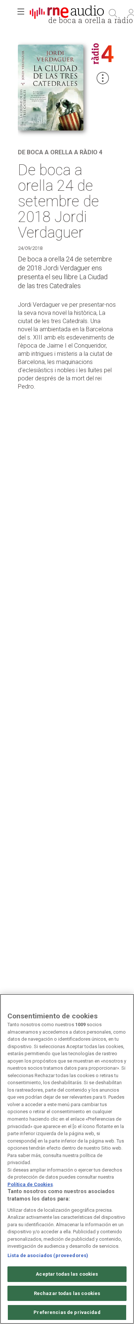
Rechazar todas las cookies (67, 1293)
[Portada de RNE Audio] (67, 13)
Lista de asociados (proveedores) (47, 1255)
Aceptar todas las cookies (67, 1274)
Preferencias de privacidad (67, 1312)
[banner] (67, 13)
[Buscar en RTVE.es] (113, 13)
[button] (21, 13)
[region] (67, 1159)
